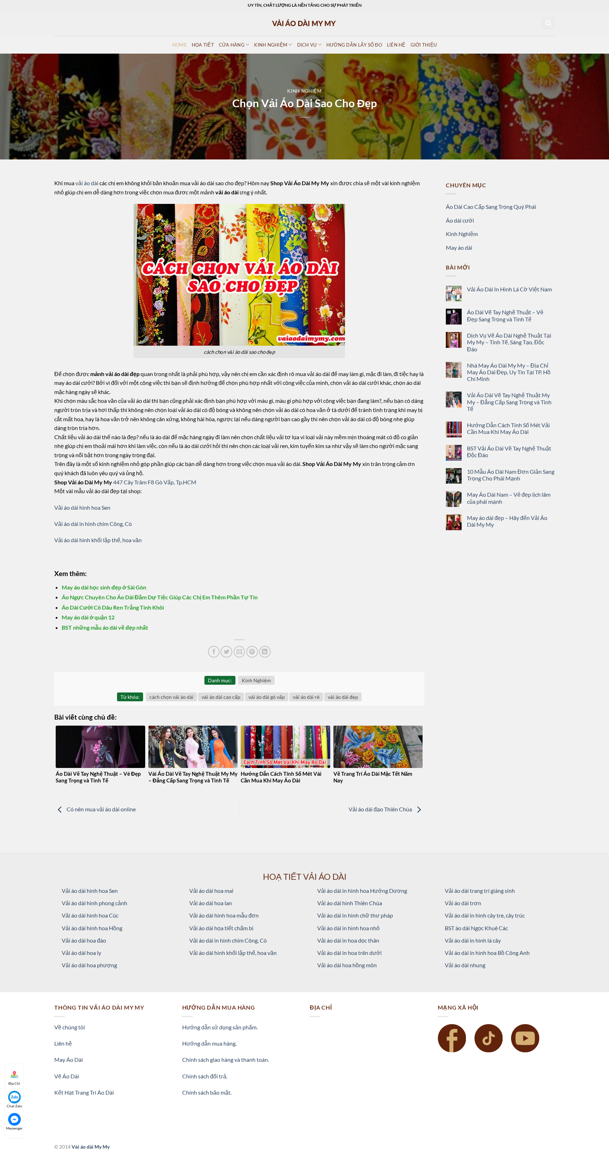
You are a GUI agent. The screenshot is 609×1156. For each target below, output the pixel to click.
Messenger (14, 1128)
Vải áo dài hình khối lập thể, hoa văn (98, 540)
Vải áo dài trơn (463, 903)
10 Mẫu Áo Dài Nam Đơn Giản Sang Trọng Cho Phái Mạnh (510, 475)
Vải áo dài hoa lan (210, 903)
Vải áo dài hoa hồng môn (347, 965)
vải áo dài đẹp (343, 697)
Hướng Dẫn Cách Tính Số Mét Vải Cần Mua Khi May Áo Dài (508, 428)
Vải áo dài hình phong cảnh (94, 903)
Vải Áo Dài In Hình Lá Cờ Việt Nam (509, 289)
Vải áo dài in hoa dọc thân (348, 940)
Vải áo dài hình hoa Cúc (90, 915)
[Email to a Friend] (239, 652)
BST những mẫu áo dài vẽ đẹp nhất (105, 627)
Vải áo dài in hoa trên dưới (349, 952)
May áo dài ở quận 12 (88, 617)
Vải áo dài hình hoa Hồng (92, 928)
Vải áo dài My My (91, 1147)
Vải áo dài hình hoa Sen (82, 507)
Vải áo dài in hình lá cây (473, 940)
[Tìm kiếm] (548, 23)
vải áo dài (86, 183)
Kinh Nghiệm (304, 91)
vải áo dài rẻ (306, 697)
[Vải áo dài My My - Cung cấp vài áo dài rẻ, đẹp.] (304, 23)
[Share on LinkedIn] (265, 652)
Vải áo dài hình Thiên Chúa (349, 903)
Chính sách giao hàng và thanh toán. (225, 1059)
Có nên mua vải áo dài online (101, 809)
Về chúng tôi (69, 1027)
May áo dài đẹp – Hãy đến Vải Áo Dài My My (507, 521)
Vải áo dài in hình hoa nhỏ (348, 928)
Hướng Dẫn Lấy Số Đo (354, 45)
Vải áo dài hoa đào (84, 940)
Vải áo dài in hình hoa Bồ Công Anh (487, 952)
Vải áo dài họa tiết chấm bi (221, 928)
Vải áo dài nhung (465, 965)
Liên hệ (63, 1043)
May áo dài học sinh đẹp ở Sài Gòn (104, 587)
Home (179, 45)
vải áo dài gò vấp (266, 697)
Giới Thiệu (424, 45)
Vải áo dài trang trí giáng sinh (480, 890)
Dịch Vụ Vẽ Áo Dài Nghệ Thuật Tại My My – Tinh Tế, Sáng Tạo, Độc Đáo (509, 342)
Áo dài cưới (460, 220)
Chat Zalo (14, 1106)
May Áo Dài (68, 1059)
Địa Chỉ (14, 1083)
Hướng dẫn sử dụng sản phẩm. (220, 1027)
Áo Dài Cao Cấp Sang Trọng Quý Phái (491, 206)
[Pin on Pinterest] (252, 652)
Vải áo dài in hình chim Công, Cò (93, 523)
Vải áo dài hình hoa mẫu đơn (224, 915)
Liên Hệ (396, 45)
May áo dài (459, 247)
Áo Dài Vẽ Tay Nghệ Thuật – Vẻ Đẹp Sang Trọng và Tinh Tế (505, 315)
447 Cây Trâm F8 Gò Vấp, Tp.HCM (154, 482)
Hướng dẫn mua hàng (208, 1043)
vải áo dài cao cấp (221, 697)
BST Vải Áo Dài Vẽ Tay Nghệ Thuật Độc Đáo (509, 451)
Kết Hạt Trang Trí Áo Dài (84, 1092)
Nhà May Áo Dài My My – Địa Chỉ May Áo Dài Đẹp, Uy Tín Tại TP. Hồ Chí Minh (508, 372)
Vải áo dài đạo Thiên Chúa (381, 809)
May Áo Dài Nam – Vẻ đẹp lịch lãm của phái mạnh (508, 497)
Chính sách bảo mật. (207, 1092)
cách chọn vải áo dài (171, 697)
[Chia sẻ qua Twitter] (226, 652)
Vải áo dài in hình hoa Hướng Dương (362, 890)
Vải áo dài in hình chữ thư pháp (355, 915)
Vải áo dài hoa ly (81, 952)
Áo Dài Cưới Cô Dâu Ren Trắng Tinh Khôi (113, 607)
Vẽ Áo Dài (66, 1076)
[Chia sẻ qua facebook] (214, 652)
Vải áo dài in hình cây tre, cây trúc (485, 915)
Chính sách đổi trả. (204, 1076)
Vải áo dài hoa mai (211, 890)
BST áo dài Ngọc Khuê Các (476, 928)
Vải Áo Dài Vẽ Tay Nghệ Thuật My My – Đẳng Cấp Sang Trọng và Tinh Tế (509, 402)
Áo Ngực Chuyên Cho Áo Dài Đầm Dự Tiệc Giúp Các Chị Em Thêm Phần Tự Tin (160, 597)
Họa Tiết (203, 45)
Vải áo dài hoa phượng (89, 965)
